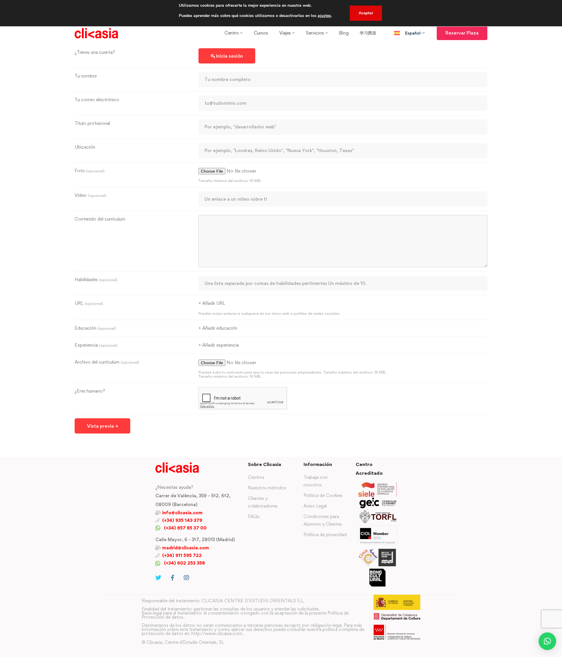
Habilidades (96, 279)
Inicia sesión (229, 56)
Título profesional (92, 123)
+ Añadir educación (217, 328)
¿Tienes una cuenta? (95, 52)
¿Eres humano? (90, 391)
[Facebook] (172, 577)
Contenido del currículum (100, 219)
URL (89, 303)
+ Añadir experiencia (218, 345)
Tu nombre (86, 76)
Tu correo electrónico (97, 99)
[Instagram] (186, 577)
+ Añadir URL (211, 303)
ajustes (324, 15)
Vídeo (90, 195)
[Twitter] (158, 577)
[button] (547, 641)
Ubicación (85, 147)
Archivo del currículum (107, 362)
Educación (95, 328)
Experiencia (96, 345)
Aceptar (366, 13)
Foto (89, 170)
